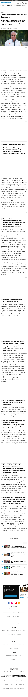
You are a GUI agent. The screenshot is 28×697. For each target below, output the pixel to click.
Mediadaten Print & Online (11, 655)
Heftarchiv (20, 655)
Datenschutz (9, 616)
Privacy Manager (17, 616)
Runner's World (15, 691)
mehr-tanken (6, 688)
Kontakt (6, 609)
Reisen (24, 630)
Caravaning (6, 684)
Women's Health (23, 691)
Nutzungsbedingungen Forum (19, 612)
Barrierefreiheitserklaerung (10, 620)
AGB (22, 609)
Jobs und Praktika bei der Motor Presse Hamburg (14, 662)
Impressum (17, 609)
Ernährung (24, 5)
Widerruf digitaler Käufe (9, 638)
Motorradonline (20, 688)
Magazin (3, 630)
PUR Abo (8, 634)
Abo (8, 630)
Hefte (12, 0)
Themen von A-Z (13, 644)
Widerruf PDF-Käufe (20, 638)
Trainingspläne (6, 644)
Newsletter (16, 648)
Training (3, 5)
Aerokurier (6, 680)
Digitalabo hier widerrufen (14, 623)
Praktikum (20, 620)
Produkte (16, 0)
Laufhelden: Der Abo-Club (15, 630)
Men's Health (13, 688)
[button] (14, 38)
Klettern (22, 684)
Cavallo (11, 684)
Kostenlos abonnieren (10, 596)
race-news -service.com (6, 26)
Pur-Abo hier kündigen (16, 634)
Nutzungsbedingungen (6, 612)
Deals (11, 648)
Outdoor (3, 691)
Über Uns (11, 609)
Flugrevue (17, 684)
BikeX (22, 680)
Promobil (8, 691)
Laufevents (8, 5)
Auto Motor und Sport (14, 680)
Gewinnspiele (22, 644)
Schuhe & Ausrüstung (16, 5)
